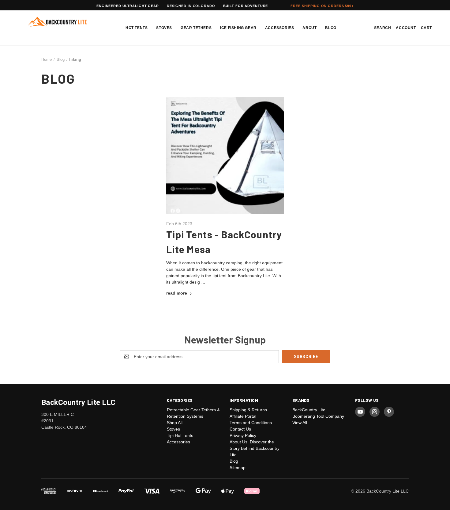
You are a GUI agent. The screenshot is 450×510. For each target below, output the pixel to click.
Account (406, 28)
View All (299, 422)
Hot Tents (137, 28)
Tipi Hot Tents (180, 435)
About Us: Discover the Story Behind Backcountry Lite (254, 448)
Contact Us (240, 429)
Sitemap (238, 467)
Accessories (279, 28)
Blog (330, 28)
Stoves (164, 28)
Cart (426, 28)
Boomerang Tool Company (318, 416)
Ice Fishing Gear (238, 28)
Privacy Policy (243, 435)
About (309, 28)
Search (382, 28)
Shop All (174, 422)
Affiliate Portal (243, 416)
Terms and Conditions (251, 422)
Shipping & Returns (248, 409)
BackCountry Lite (308, 409)
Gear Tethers (196, 28)
